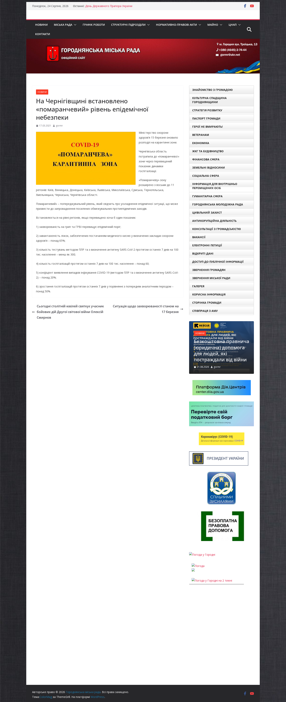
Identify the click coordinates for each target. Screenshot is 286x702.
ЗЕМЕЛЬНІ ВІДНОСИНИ (208, 167)
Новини (41, 25)
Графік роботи (94, 25)
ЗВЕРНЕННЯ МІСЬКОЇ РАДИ (211, 278)
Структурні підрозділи (128, 25)
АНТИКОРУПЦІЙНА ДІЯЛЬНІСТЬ (214, 221)
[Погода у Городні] (202, 554)
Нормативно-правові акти (176, 25)
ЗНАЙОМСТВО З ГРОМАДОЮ (212, 90)
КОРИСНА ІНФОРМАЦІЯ (208, 294)
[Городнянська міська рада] (143, 41)
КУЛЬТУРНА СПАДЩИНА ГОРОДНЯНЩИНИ (209, 100)
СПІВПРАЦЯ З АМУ (205, 311)
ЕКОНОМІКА (200, 143)
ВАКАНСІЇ (198, 237)
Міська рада (63, 25)
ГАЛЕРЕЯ (198, 286)
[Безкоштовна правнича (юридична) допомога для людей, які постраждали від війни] (221, 323)
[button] (74, 24)
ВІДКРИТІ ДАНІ (202, 253)
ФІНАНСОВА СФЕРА (205, 159)
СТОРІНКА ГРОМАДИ (206, 302)
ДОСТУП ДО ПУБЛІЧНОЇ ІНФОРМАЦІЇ (218, 261)
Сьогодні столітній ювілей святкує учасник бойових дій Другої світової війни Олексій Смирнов (70, 312)
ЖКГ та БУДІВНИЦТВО (208, 151)
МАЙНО (212, 25)
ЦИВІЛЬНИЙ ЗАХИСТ (207, 212)
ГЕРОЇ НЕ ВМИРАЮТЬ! (207, 126)
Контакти (42, 34)
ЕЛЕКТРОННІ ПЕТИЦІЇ (207, 245)
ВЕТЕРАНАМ (200, 135)
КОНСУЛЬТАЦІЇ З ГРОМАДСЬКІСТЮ (216, 229)
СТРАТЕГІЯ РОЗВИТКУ (207, 110)
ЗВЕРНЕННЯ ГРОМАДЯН (208, 270)
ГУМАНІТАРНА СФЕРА (207, 196)
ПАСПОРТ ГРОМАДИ (206, 118)
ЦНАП (233, 25)
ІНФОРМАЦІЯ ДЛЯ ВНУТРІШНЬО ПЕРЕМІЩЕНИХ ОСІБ (214, 186)
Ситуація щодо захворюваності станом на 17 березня (146, 309)
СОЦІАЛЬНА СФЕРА (205, 176)
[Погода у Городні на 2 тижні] (212, 580)
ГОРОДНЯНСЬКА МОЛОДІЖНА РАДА (217, 204)
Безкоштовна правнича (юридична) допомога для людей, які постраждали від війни (221, 350)
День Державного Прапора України (108, 6)
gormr (59, 125)
